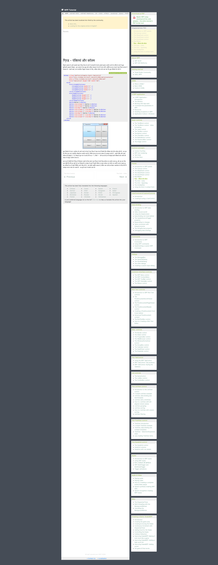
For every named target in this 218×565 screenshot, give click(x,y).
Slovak (100, 195)
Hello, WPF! (138, 74)
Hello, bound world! (141, 212)
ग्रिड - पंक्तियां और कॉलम (140, 43)
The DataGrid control (141, 445)
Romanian (73, 195)
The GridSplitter (139, 49)
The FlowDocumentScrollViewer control (143, 299)
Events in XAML (140, 88)
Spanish (115, 195)
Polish (100, 193)
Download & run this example (118, 73)
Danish (100, 188)
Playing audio (139, 478)
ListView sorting (140, 408)
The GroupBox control (142, 345)
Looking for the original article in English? (83, 26)
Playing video (139, 480)
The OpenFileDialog (141, 259)
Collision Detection (141, 534)
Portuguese (116, 193)
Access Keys (139, 157)
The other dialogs (140, 263)
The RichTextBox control (142, 319)
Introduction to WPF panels (142, 31)
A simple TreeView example (143, 425)
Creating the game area (142, 522)
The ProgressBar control (142, 337)
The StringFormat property (143, 228)
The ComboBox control (142, 380)
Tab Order (138, 155)
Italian (114, 191)
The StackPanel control (141, 37)
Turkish (72, 197)
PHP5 (127, 13)
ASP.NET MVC (74, 13)
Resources (138, 110)
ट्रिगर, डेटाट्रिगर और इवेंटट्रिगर (143, 463)
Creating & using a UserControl (145, 198)
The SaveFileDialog (141, 261)
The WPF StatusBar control (143, 281)
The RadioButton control (142, 137)
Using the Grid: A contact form (144, 51)
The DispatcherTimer (141, 502)
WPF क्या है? (138, 61)
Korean (86, 193)
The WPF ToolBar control (143, 279)
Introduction (138, 196)
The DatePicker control (142, 349)
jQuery (121, 13)
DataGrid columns (140, 447)
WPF (66, 13)
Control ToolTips (140, 151)
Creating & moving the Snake (144, 524)
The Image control (140, 141)
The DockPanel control (141, 39)
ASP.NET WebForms (87, 13)
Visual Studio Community (143, 72)
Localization (103, 558)
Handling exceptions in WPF (144, 112)
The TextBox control (141, 131)
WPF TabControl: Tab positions (145, 362)
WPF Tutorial (70, 10)
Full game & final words (142, 548)
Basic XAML (138, 86)
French (115, 188)
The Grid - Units (139, 45)
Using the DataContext (142, 214)
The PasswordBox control (143, 139)
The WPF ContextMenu (142, 277)
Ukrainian (87, 197)
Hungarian (101, 191)
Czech (86, 188)
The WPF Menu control (142, 275)
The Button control (141, 133)
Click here (95, 200)
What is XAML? (139, 84)
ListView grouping (140, 406)
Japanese (73, 193)
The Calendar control (141, 347)
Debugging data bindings (143, 230)
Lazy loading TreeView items (144, 436)
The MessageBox (140, 257)
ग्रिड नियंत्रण (137, 41)
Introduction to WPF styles (143, 459)
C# (96, 13)
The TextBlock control (142, 123)
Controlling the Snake (142, 532)
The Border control (141, 333)
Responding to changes (142, 222)
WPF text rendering (141, 153)
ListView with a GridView (143, 400)
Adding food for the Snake (143, 530)
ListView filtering (140, 414)
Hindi (85, 191)
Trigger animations (141, 469)
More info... (73, 24)
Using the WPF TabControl (143, 360)
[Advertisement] (95, 46)
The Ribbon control (141, 283)
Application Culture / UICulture (144, 114)
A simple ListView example (143, 393)
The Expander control (142, 351)
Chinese (72, 188)
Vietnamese (102, 197)
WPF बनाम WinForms (141, 63)
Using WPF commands (142, 244)
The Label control (140, 129)
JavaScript (114, 13)
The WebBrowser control (142, 339)
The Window (139, 101)
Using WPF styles (140, 461)
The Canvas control (140, 33)
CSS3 (100, 13)
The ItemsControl (140, 376)
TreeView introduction (142, 423)
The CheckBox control (142, 135)
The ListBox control (141, 378)
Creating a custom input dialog (145, 265)
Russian (86, 195)
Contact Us (91, 558)
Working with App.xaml (142, 103)
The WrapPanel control (141, 35)
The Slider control (140, 335)
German (72, 191)
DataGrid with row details (143, 449)
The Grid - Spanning (140, 47)
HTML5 (106, 13)
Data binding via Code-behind (144, 216)
